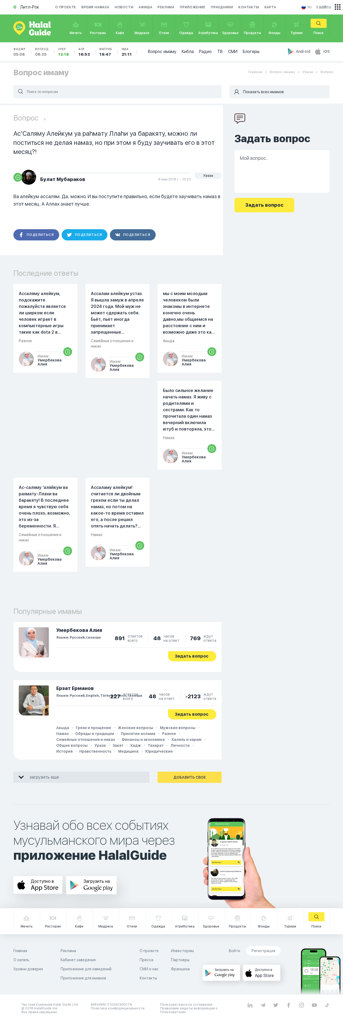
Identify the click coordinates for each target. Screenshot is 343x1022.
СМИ (232, 51)
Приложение (193, 7)
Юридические (159, 751)
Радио (205, 51)
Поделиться (40, 235)
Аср (84, 51)
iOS (326, 51)
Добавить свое (189, 777)
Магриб (105, 51)
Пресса (146, 960)
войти (325, 7)
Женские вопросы (135, 728)
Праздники (222, 7)
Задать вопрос (191, 656)
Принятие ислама (138, 733)
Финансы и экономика (143, 739)
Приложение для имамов (83, 978)
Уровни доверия (28, 969)
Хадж (135, 745)
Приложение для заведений (86, 969)
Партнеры (180, 960)
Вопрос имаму (162, 51)
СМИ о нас (149, 969)
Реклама (166, 7)
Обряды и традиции (94, 733)
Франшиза (180, 969)
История (64, 751)
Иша (127, 51)
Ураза (308, 72)
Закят (118, 745)
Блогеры (251, 51)
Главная (255, 72)
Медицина (128, 751)
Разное (169, 733)
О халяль (21, 960)
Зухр (63, 51)
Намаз (62, 733)
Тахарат (156, 745)
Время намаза (95, 7)
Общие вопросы (72, 745)
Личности (180, 745)
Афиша (145, 7)
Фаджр (19, 51)
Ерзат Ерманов (75, 688)
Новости (124, 7)
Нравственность (95, 751)
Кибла (188, 51)
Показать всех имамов (263, 92)
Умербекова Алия (79, 630)
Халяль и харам (187, 739)
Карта (270, 7)
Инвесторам (182, 951)
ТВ (220, 51)
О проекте (65, 7)
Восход (42, 51)
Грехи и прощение (93, 728)
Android (303, 51)
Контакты (248, 7)
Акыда (62, 728)
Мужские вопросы (177, 728)
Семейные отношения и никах (85, 739)
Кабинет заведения (78, 960)
